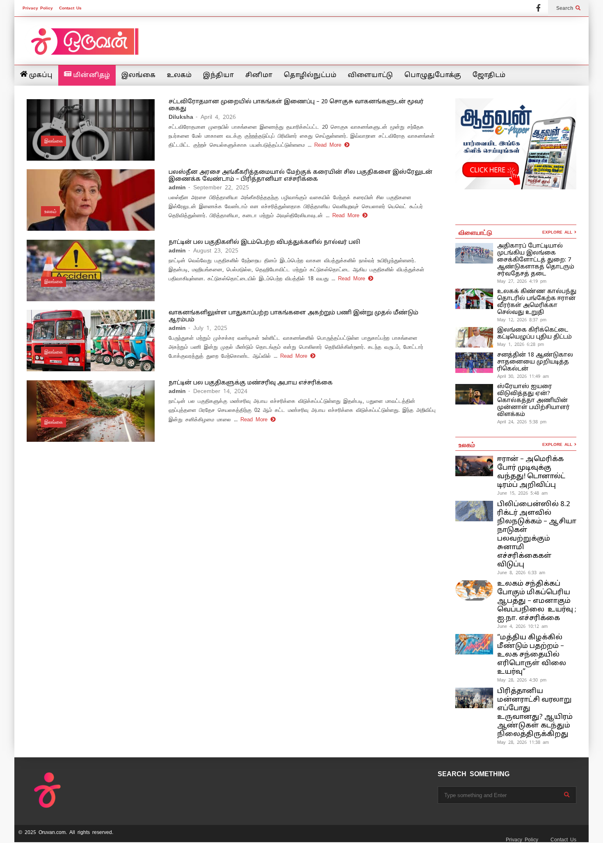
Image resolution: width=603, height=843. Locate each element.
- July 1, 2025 (207, 328)
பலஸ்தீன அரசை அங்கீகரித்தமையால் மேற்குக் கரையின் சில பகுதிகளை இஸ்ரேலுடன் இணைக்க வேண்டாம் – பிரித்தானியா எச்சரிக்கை (300, 176)
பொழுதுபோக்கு (432, 75)
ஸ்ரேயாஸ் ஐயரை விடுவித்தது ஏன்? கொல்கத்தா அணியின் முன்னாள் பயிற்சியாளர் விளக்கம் (533, 400)
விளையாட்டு (370, 75)
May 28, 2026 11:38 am (523, 742)
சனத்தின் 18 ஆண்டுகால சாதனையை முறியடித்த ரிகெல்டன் (535, 362)
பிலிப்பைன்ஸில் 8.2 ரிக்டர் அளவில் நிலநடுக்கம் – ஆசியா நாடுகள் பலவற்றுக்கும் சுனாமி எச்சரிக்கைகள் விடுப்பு (536, 534)
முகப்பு (40, 75)
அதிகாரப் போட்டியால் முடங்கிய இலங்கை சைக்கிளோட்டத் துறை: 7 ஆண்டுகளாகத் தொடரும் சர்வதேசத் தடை (535, 260)
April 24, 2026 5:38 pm (521, 422)
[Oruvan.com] (84, 47)
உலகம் (179, 75)
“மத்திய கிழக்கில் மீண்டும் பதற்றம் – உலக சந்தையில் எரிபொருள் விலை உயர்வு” (531, 654)
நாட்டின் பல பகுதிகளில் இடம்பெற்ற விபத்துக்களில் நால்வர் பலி (264, 242)
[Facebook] (538, 8)
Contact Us (70, 8)
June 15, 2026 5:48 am (522, 493)
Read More (329, 144)
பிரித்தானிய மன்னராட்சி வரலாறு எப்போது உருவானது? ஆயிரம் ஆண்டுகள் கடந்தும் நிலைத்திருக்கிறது (535, 712)
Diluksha (181, 116)
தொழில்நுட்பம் (310, 75)
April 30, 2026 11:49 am (523, 376)
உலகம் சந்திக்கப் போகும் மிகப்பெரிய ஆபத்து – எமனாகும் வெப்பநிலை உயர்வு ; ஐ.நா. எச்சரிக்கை (536, 601)
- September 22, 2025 (218, 187)
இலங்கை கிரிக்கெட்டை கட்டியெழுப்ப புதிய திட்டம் (534, 334)
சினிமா (258, 75)
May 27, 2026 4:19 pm (521, 281)
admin (177, 187)
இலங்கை (138, 75)
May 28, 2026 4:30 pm (521, 680)
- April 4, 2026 (216, 116)
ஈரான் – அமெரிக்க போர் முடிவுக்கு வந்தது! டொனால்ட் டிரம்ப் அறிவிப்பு (531, 472)
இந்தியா (218, 75)
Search (566, 8)
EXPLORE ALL (558, 232)
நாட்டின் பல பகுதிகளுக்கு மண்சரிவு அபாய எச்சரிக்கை (251, 382)
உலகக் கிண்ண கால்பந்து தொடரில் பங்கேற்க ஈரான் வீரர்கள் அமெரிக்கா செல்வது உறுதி (536, 302)
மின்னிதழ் (90, 75)
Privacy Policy (38, 8)
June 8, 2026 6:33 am (521, 572)
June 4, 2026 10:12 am (522, 626)
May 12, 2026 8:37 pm (521, 320)
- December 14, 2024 (217, 391)
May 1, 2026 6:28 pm (520, 344)
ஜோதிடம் (489, 75)
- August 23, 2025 (213, 250)
